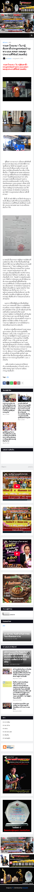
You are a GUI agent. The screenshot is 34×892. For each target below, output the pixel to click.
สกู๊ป (10, 42)
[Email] (18, 383)
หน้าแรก (5, 42)
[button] (31, 35)
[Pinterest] (15, 383)
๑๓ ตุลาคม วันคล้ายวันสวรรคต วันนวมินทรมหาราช (17, 635)
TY (13, 888)
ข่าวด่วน (5, 728)
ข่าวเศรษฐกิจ (6, 738)
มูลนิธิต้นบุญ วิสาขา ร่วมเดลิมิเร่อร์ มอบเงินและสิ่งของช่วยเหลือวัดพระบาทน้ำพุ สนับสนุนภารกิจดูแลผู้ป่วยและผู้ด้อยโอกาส (9, 436)
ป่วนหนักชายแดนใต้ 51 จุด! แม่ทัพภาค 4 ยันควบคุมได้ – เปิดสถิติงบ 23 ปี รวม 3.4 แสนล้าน (21, 706)
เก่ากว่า (30, 467)
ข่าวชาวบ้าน (6, 725)
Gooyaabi (25, 888)
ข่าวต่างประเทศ (7, 731)
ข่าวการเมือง (6, 722)
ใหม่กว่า (4, 467)
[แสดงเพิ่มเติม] (22, 383)
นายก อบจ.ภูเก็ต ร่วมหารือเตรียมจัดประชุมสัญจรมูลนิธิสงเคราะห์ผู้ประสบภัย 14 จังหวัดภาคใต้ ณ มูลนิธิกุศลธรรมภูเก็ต (9, 408)
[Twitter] (7, 383)
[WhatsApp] (11, 383)
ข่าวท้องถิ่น (6, 735)
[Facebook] (4, 383)
